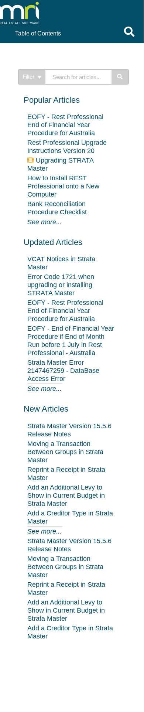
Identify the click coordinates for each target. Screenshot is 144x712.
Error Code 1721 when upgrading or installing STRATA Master (60, 285)
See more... (44, 222)
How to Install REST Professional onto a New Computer (63, 186)
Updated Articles (53, 242)
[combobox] (78, 77)
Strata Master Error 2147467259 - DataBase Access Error (63, 370)
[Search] (120, 77)
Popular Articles (52, 100)
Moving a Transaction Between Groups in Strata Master (65, 452)
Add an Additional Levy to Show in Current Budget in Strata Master (66, 495)
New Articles (46, 408)
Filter (29, 77)
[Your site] (53, 7)
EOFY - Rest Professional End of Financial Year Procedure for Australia (65, 125)
